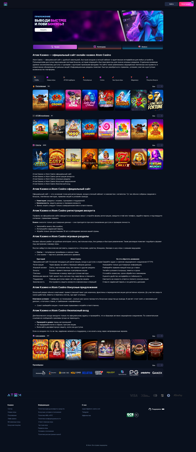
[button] (157, 38)
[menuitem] (14, 408)
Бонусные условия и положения (49, 412)
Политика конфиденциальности (49, 418)
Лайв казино (12, 418)
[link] (41, 373)
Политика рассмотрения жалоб (49, 434)
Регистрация (186, 4)
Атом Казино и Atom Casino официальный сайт (52, 174)
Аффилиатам (86, 415)
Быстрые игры (118, 80)
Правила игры (43, 428)
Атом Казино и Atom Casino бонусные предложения (54, 181)
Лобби (37, 80)
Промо (56, 47)
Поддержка (156, 409)
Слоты (102, 80)
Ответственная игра (45, 422)
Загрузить (100, 29)
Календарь (101, 47)
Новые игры (51, 80)
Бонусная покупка (14, 425)
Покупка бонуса (152, 80)
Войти (171, 4)
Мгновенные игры (14, 422)
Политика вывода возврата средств (51, 409)
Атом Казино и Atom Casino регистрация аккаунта (53, 176)
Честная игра (43, 425)
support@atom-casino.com (91, 409)
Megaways (134, 80)
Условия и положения (46, 431)
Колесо (144, 47)
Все (154, 86)
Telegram (85, 412)
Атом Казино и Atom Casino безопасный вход (51, 184)
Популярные (87, 80)
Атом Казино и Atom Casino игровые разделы (51, 179)
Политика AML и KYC (45, 415)
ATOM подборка (69, 80)
